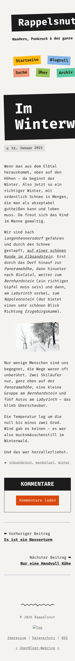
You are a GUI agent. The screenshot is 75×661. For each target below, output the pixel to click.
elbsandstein (20, 462)
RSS (64, 638)
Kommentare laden (37, 500)
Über (43, 72)
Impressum (16, 638)
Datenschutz (43, 638)
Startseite (27, 60)
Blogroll (59, 60)
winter (63, 462)
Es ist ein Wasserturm (28, 539)
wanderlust (45, 462)
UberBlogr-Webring (37, 648)
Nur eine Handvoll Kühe (45, 563)
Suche (21, 72)
